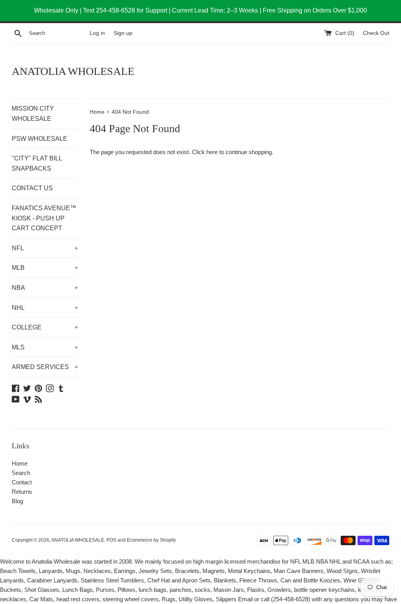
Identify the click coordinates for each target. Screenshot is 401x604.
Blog (17, 501)
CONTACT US (32, 188)
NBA (45, 287)
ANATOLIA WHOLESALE (73, 71)
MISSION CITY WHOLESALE (33, 113)
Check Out (376, 33)
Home (19, 463)
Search (21, 472)
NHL (45, 307)
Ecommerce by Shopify (151, 540)
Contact (22, 482)
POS (111, 540)
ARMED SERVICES (45, 367)
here (212, 152)
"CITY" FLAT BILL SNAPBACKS (37, 163)
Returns (22, 491)
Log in (97, 33)
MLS (45, 347)
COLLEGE (45, 327)
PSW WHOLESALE (39, 138)
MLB (45, 267)
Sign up (123, 33)
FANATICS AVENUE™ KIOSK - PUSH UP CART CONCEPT (44, 218)
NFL (45, 248)
